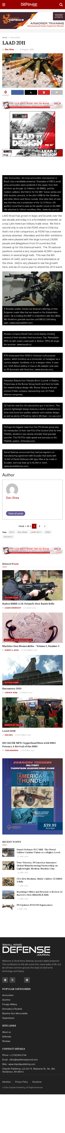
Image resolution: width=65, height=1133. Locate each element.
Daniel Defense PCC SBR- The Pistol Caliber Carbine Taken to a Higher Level (38, 851)
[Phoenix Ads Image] (32, 20)
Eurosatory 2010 (11, 688)
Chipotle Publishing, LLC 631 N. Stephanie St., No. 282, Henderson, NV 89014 (28, 1070)
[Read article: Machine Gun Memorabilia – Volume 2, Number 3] (32, 628)
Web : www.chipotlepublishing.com (18, 1064)
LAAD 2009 (9, 730)
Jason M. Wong (11, 692)
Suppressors (8, 1017)
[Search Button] (61, 4)
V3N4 (47, 532)
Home (4, 37)
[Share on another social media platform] (57, 92)
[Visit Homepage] (32, 4)
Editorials (6, 1036)
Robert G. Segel (12, 650)
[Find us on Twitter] (12, 980)
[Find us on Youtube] (20, 979)
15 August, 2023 (27, 49)
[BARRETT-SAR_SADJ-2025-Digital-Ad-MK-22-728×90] (32, 152)
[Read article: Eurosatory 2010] (32, 670)
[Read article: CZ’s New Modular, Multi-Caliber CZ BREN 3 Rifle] (8, 881)
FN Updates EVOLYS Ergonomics (34, 905)
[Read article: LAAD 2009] (32, 712)
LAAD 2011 (36, 532)
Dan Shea (9, 49)
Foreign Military (9, 1004)
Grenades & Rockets (12, 1008)
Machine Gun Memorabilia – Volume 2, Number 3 (30, 646)
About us (6, 1031)
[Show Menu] (3, 4)
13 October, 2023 (27, 750)
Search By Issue (13, 725)
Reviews (6, 1041)
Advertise (6, 1081)
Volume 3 (8, 536)
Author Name (12, 597)
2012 (11, 532)
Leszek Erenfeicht (13, 608)
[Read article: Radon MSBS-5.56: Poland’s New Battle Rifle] (32, 585)
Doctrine (6, 999)
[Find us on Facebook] (5, 980)
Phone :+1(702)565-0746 (14, 1054)
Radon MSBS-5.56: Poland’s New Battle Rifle (28, 603)
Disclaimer (37, 1081)
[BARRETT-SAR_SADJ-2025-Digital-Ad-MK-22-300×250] (32, 130)
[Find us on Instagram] (27, 980)
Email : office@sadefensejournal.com (20, 1059)
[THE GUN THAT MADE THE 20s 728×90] (32, 104)
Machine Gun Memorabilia (18, 640)
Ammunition (15, 37)
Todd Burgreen (11, 750)
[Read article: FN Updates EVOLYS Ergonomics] (8, 908)
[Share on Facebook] (17, 92)
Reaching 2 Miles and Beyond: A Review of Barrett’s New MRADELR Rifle (39, 893)
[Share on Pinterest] (44, 92)
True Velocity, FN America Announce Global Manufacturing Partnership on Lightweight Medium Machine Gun (37, 865)
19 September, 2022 (22, 735)
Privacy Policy (21, 1081)
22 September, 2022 (29, 650)
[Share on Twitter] (31, 92)
